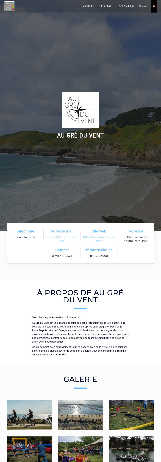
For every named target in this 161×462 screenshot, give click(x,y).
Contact (144, 6)
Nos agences (106, 6)
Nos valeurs (126, 6)
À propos (88, 6)
